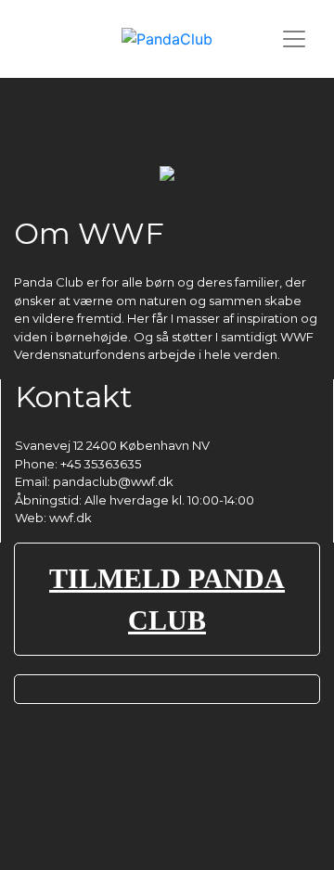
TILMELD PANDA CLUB (167, 599)
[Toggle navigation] (294, 39)
